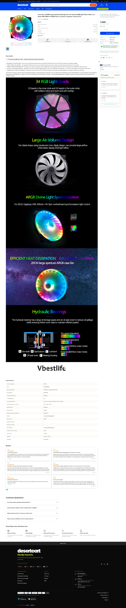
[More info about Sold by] (116, 37)
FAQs (107, 600)
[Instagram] (101, 564)
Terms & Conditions (103, 592)
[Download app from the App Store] (32, 599)
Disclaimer (105, 597)
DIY (42, 8)
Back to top (63, 543)
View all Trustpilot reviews (110, 104)
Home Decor (31, 8)
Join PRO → (102, 69)
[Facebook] (107, 564)
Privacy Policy (104, 595)
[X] (104, 564)
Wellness (19, 8)
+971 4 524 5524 (81, 587)
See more (40, 35)
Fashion (38, 8)
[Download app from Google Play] (22, 599)
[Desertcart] (23, 5)
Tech (25, 8)
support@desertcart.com (84, 581)
